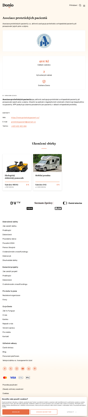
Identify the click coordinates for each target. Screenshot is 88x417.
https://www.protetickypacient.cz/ (25, 118)
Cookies (6, 393)
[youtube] (23, 368)
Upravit (70, 412)
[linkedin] (29, 368)
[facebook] (5, 368)
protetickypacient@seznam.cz (23, 122)
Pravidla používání (10, 385)
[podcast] (35, 368)
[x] (11, 368)
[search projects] (80, 5)
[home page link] (8, 5)
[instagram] (17, 368)
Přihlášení (73, 5)
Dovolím (16, 412)
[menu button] (84, 5)
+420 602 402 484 (19, 126)
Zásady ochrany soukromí (13, 389)
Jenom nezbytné (43, 412)
